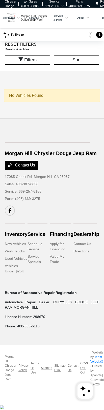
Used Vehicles (16, 258)
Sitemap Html (60, 368)
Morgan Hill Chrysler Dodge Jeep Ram (10, 368)
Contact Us (24, 165)
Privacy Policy (23, 368)
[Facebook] (10, 211)
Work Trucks (15, 251)
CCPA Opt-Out (84, 368)
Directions (81, 251)
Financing (61, 234)
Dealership (86, 234)
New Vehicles (15, 244)
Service (36, 234)
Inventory (16, 234)
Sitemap (46, 368)
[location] (97, 4)
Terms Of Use (35, 368)
